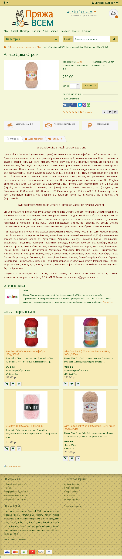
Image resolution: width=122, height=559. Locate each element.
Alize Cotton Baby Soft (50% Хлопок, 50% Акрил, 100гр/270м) (90, 427)
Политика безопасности (16, 495)
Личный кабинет (71, 484)
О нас (8, 487)
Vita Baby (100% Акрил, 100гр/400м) (25, 425)
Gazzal (14, 30)
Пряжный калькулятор (15, 499)
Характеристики (35, 138)
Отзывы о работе (71, 499)
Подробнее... (108, 302)
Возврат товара (71, 491)
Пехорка (86, 30)
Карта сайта (69, 495)
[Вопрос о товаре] (104, 112)
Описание (14, 138)
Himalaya (25, 30)
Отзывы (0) (57, 138)
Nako (45, 30)
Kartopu (36, 30)
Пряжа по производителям (22, 47)
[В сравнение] (115, 112)
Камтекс (65, 30)
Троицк (76, 30)
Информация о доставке (16, 491)
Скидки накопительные (16, 484)
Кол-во (66, 85)
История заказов (71, 487)
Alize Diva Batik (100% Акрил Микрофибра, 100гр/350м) (87, 353)
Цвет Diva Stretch (71, 98)
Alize (6, 30)
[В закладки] (110, 112)
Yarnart (54, 30)
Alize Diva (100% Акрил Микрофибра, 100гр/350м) (25, 353)
